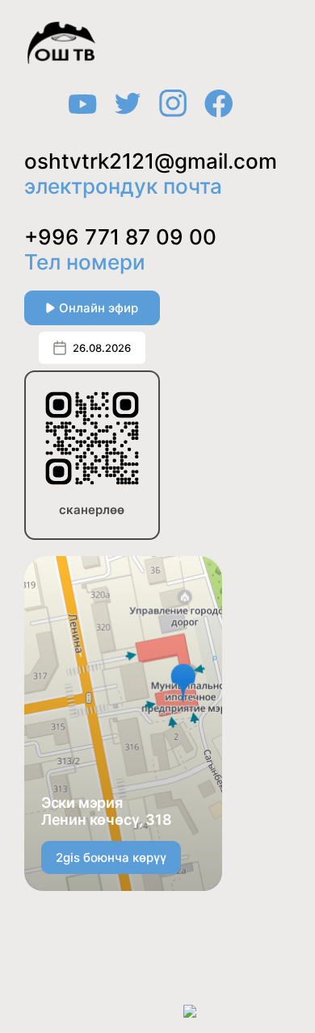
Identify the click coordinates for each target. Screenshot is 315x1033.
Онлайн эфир (98, 308)
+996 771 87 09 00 (120, 236)
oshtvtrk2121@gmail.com (150, 161)
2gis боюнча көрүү (111, 857)
